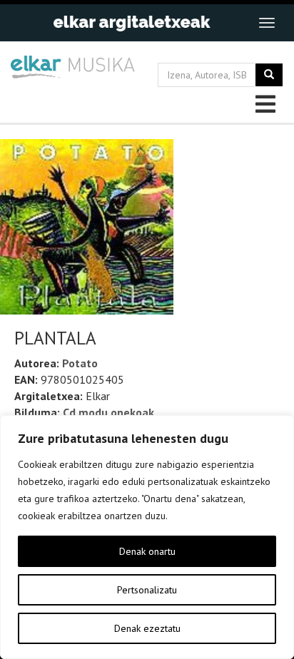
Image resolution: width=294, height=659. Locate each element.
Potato (80, 363)
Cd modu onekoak (108, 412)
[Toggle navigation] (267, 23)
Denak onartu (147, 551)
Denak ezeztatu (147, 628)
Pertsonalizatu (147, 589)
